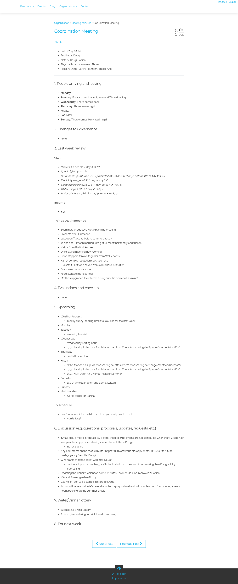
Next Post (105, 543)
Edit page (120, 573)
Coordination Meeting (76, 31)
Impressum (119, 578)
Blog (52, 6)
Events (41, 6)
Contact (85, 6)
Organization (67, 6)
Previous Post (130, 543)
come (58, 42)
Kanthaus (26, 6)
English (232, 1)
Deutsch (222, 1)
